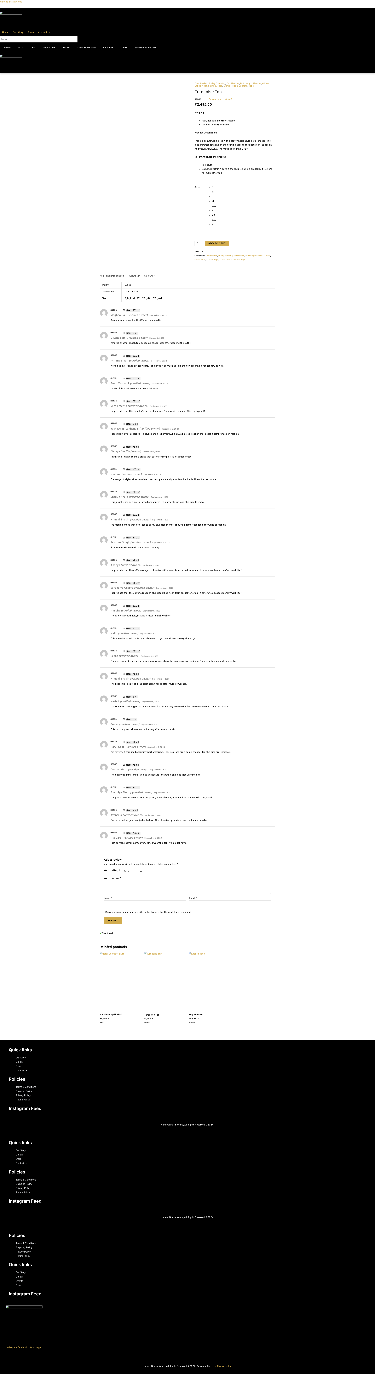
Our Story (18, 32)
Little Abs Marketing (221, 1366)
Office (66, 47)
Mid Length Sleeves (250, 83)
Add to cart (217, 243)
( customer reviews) (220, 99)
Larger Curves (49, 47)
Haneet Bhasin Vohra (11, 1)
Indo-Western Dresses (146, 47)
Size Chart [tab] (149, 276)
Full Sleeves (232, 83)
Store (31, 32)
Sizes (197, 187)
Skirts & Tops (215, 86)
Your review (112, 878)
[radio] (243, 187)
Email (193, 898)
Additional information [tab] (112, 276)
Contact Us (44, 32)
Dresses (7, 47)
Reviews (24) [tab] (134, 276)
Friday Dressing (217, 83)
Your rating (112, 870)
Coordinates (108, 47)
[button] (7, 47)
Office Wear (201, 86)
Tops (32, 47)
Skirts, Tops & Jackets (235, 86)
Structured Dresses (86, 47)
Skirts (20, 47)
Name (108, 898)
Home (5, 32)
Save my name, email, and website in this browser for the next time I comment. (148, 912)
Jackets (125, 47)
